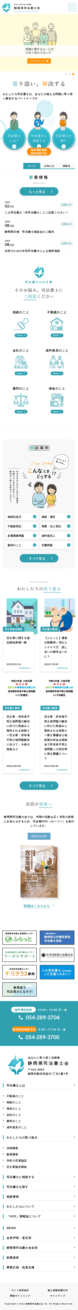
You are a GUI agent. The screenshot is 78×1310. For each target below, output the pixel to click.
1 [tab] (66, 74)
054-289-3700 (42, 1037)
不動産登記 (15, 526)
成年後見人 (49, 535)
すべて (32, 165)
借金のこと (14, 1108)
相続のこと (14, 1102)
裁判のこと (15, 545)
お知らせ (49, 165)
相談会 (66, 165)
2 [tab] (69, 74)
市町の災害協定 (17, 1160)
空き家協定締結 (17, 1167)
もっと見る (37, 191)
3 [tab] (73, 74)
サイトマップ (57, 1295)
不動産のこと (15, 1096)
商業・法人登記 (51, 526)
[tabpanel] (39, 42)
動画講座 (12, 1154)
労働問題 (47, 545)
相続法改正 (15, 517)
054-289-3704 (42, 1017)
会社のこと (14, 1114)
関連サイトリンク (20, 1295)
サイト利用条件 (20, 1290)
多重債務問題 (16, 535)
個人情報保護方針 (58, 1290)
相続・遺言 (49, 517)
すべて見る (37, 558)
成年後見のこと (17, 1127)
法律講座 (12, 1148)
